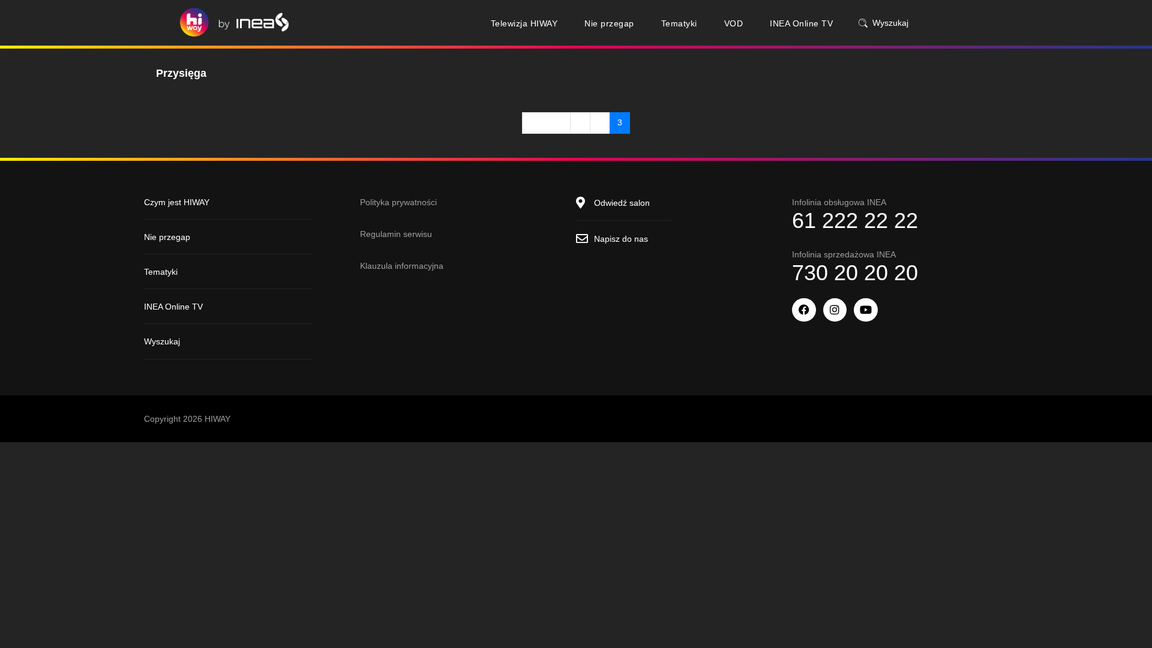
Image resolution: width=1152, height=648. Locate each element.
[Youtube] (866, 310)
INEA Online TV (801, 23)
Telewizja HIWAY (524, 23)
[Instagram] (835, 310)
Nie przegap (609, 23)
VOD (733, 23)
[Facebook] (804, 310)
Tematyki (679, 23)
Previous (546, 122)
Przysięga (181, 73)
